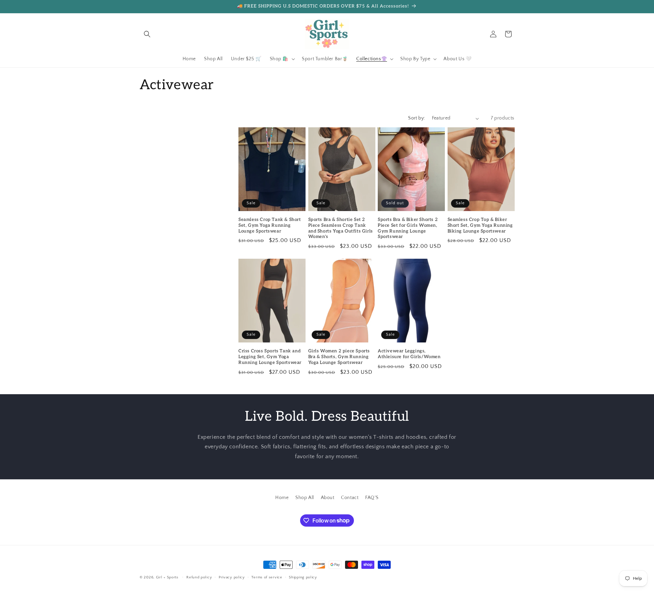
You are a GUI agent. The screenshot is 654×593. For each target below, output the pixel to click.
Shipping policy (303, 577)
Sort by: (416, 118)
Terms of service (266, 577)
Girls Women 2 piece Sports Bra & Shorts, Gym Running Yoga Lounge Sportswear (339, 356)
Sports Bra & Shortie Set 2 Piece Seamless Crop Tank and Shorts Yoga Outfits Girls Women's (340, 228)
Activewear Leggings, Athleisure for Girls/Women (409, 353)
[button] (147, 34)
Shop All (304, 497)
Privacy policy (232, 577)
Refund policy (199, 577)
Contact (349, 497)
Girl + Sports (167, 577)
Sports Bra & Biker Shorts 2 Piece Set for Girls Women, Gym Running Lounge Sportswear (408, 228)
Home (282, 497)
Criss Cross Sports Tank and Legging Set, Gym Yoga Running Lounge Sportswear (269, 356)
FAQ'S (372, 497)
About (327, 497)
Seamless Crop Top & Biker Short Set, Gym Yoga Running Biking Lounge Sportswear (480, 225)
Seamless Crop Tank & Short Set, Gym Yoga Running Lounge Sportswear (269, 225)
